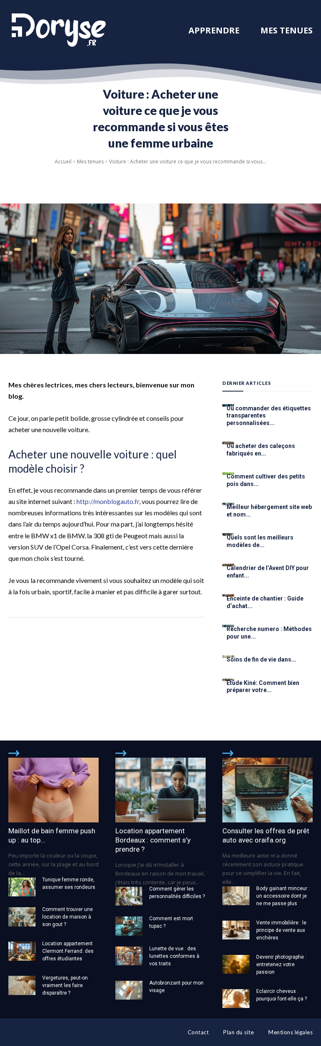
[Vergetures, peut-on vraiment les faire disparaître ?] (22, 985)
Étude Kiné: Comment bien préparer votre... (263, 687)
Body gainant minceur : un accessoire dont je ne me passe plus (283, 896)
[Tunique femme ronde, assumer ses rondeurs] (22, 887)
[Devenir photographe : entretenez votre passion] (236, 964)
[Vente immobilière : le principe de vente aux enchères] (236, 930)
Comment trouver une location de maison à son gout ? (67, 916)
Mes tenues (90, 161)
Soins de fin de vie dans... (261, 659)
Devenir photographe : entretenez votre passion (281, 964)
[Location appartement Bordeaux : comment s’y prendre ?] (160, 790)
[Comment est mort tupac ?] (129, 925)
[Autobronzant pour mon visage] (129, 990)
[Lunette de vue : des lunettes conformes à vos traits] (129, 956)
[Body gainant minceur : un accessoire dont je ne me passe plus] (236, 895)
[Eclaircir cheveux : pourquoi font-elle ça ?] (236, 998)
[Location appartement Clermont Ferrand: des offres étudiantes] (22, 951)
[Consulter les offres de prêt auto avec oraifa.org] (267, 790)
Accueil (63, 161)
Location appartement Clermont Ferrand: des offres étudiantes (68, 951)
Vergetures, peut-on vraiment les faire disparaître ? (65, 985)
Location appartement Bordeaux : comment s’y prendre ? (153, 840)
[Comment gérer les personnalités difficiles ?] (129, 896)
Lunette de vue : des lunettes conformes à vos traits (174, 956)
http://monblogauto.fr (107, 501)
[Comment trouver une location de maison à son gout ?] (22, 916)
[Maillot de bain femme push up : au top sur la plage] (53, 790)
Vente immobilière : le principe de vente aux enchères (281, 930)
